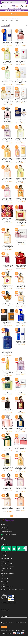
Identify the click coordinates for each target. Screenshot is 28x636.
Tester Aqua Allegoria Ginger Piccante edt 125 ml (7, 508)
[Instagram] (4, 539)
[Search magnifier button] (25, 2)
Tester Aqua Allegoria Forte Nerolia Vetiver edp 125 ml (21, 180)
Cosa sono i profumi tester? (7, 573)
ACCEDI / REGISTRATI (6, 558)
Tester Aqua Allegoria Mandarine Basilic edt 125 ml (7, 101)
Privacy (2, 623)
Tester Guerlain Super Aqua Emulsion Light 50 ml (7, 352)
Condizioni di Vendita (6, 633)
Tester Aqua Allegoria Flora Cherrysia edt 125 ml (21, 488)
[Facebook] (2, 538)
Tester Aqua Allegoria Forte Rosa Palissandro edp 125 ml (7, 220)
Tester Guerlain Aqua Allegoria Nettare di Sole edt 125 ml (7, 246)
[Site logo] (14, 6)
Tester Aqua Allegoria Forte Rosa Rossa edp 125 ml (21, 160)
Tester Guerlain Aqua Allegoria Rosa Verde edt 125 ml (7, 81)
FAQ (2, 570)
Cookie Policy (22, 630)
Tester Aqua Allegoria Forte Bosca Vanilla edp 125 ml (20, 468)
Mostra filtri (6, 25)
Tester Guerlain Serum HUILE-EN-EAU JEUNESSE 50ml (7, 372)
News (2, 575)
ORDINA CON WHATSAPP (9, 534)
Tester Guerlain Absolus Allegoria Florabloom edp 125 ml (7, 266)
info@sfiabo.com (8, 531)
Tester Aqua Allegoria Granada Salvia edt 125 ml (7, 200)
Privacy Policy (15, 630)
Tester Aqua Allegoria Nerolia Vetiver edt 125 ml (20, 140)
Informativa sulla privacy (7, 563)
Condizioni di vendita (6, 568)
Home (2, 18)
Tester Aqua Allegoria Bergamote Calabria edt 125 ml (20, 81)
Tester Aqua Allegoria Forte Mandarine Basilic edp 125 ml (7, 160)
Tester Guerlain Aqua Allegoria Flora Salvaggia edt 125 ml (7, 140)
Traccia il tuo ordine (5, 561)
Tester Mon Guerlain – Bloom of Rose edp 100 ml (20, 448)
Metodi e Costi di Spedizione (8, 566)
